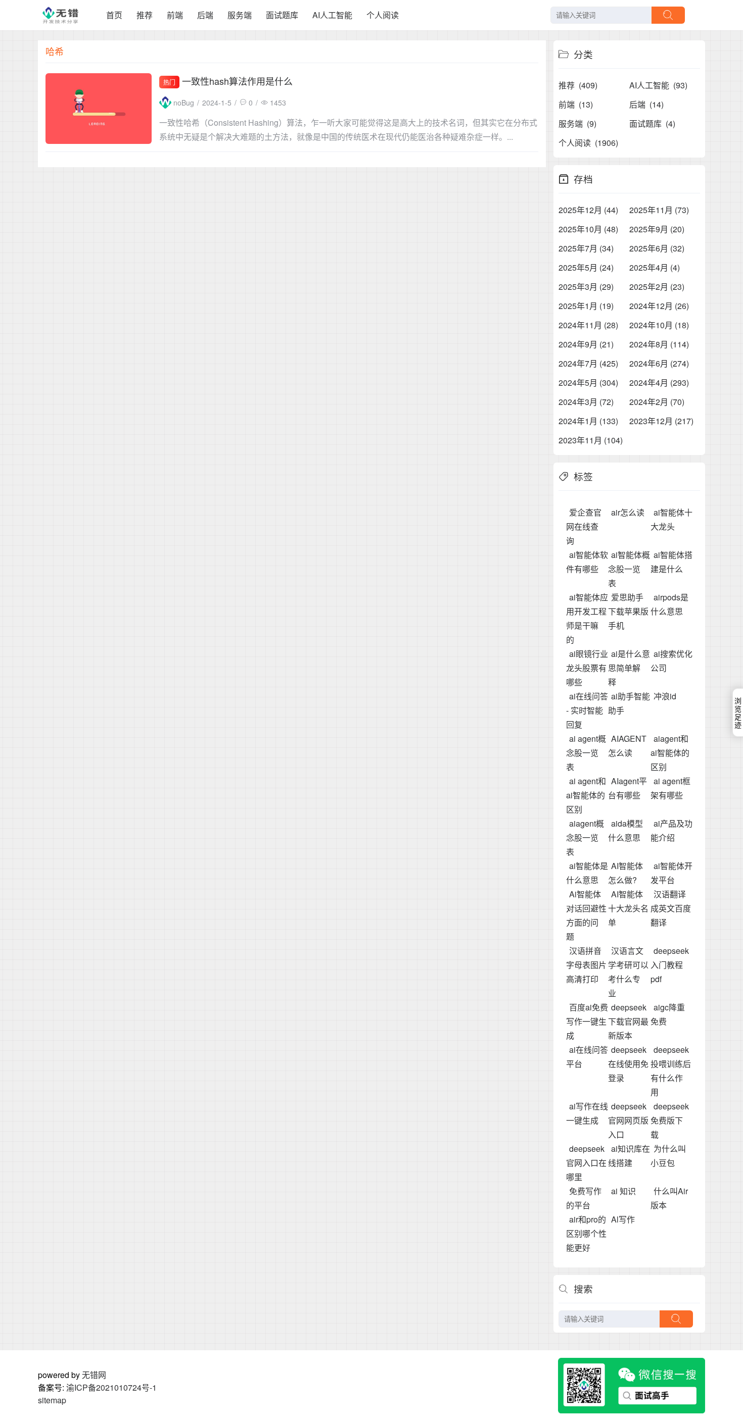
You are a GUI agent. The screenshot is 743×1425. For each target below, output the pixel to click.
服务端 (239, 15)
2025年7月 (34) (586, 248)
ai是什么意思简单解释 (629, 668)
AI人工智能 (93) (658, 85)
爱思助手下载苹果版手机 (628, 611)
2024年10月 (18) (659, 325)
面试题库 (282, 15)
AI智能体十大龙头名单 (628, 908)
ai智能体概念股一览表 (629, 569)
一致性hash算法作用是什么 (237, 80)
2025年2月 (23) (656, 286)
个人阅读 (382, 15)
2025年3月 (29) (586, 286)
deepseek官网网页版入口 (628, 1120)
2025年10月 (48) (588, 229)
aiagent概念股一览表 (585, 837)
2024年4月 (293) (659, 382)
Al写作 (623, 1219)
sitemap (52, 1400)
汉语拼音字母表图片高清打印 (586, 965)
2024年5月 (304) (588, 382)
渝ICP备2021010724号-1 (111, 1387)
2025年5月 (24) (586, 267)
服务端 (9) (577, 123)
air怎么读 (627, 512)
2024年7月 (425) (588, 363)
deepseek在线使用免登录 (628, 1064)
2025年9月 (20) (656, 229)
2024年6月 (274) (659, 363)
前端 (175, 15)
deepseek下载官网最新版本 (628, 1021)
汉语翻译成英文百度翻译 (671, 908)
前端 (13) (576, 104)
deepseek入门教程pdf (670, 965)
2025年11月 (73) (659, 210)
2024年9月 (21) (586, 344)
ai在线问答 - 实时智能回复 (587, 710)
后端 (205, 15)
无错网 (94, 1375)
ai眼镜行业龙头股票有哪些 (587, 668)
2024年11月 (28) (588, 325)
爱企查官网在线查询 (583, 526)
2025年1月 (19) (586, 306)
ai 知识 (623, 1191)
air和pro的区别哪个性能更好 (586, 1233)
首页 (114, 15)
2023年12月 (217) (661, 421)
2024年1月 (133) (588, 421)
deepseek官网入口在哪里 (586, 1163)
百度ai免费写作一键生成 (587, 1021)
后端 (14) (646, 104)
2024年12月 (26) (659, 306)
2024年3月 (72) (586, 402)
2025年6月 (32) (656, 248)
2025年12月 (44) (588, 210)
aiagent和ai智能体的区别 (670, 753)
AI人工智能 (332, 15)
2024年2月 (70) (656, 402)
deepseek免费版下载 (670, 1120)
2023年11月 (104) (591, 440)
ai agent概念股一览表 (586, 753)
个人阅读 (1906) (588, 142)
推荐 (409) (578, 85)
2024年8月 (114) (659, 344)
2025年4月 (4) (654, 267)
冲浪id (665, 696)
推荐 (144, 15)
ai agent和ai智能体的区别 (586, 795)
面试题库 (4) (652, 123)
